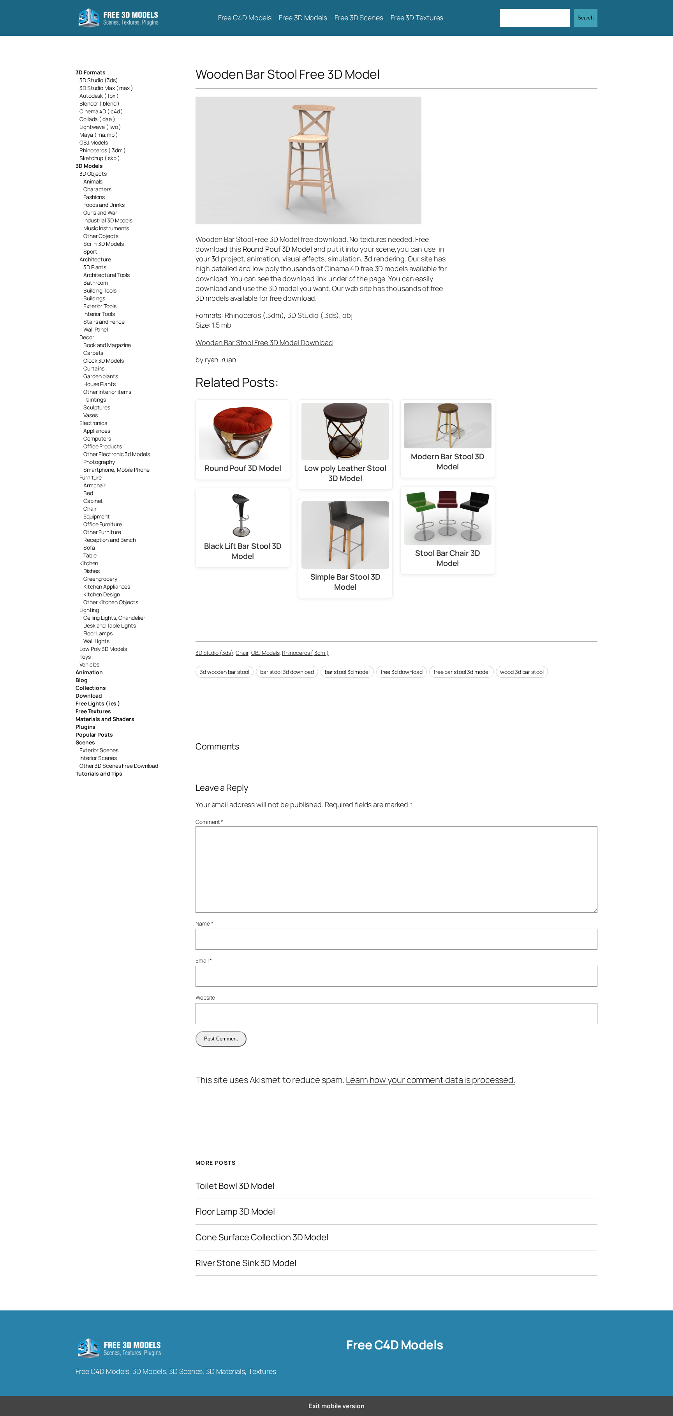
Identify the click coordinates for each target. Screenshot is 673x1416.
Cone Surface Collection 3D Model (262, 1237)
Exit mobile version (336, 1406)
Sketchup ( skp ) (99, 158)
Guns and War (100, 212)
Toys (85, 656)
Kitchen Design (101, 594)
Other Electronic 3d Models (116, 454)
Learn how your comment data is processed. (430, 1080)
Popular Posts (94, 734)
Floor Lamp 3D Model (235, 1212)
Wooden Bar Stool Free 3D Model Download (264, 342)
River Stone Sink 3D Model (246, 1263)
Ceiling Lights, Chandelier (114, 617)
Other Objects (100, 236)
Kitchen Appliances (106, 586)
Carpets (93, 352)
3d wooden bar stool (224, 671)
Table (90, 555)
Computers (97, 438)
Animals (92, 181)
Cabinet (93, 500)
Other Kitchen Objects (110, 602)
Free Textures (93, 711)
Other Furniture (102, 532)
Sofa (89, 547)
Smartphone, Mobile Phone (116, 469)
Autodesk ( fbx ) (98, 95)
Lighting (89, 610)
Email (204, 960)
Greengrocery (100, 578)
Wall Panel (95, 329)
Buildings (94, 298)
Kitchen (88, 563)
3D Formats (91, 72)
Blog (82, 680)
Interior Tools (99, 313)
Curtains (93, 368)
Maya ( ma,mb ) (98, 134)
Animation (89, 672)
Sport (90, 251)
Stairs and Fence (103, 321)
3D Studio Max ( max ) (106, 88)
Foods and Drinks (103, 204)
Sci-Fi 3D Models (103, 243)
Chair (90, 508)
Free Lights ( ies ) (98, 703)
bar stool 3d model (347, 671)
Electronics (93, 423)
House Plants (99, 384)
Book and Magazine (107, 345)
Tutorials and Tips (99, 773)
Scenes (85, 742)
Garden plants (100, 376)
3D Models (89, 165)
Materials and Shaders (105, 719)
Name (204, 923)
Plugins (85, 726)
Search (586, 18)
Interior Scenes (98, 758)
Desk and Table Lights (109, 625)
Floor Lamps (98, 633)
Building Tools (99, 290)
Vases (90, 415)
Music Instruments (106, 228)
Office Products (102, 446)
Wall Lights (96, 641)
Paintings (94, 399)
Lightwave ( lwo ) (100, 126)
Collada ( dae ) (97, 119)
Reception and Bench (109, 539)
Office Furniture (102, 524)
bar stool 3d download (287, 671)
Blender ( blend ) (99, 103)
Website (205, 997)
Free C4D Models (394, 1344)
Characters (97, 189)
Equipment (96, 516)
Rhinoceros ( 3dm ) (102, 150)
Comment (209, 821)
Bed (88, 493)
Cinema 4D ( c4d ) (101, 111)
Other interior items (107, 391)
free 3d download (402, 671)
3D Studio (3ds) (98, 80)
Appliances (96, 430)
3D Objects (93, 173)
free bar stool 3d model (461, 671)
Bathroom (95, 282)
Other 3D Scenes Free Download (118, 765)
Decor (86, 337)
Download (89, 695)
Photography (99, 462)
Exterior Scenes (98, 750)
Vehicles (89, 664)
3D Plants (94, 267)
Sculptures (96, 407)
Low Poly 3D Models (103, 648)
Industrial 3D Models (107, 220)
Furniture (90, 477)
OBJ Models (93, 142)
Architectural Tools (106, 275)
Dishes (91, 571)
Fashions (94, 197)
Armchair (94, 485)
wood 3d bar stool (521, 671)
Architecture (95, 259)
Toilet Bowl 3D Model (235, 1186)
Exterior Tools (99, 306)
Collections (91, 687)
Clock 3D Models (103, 360)
